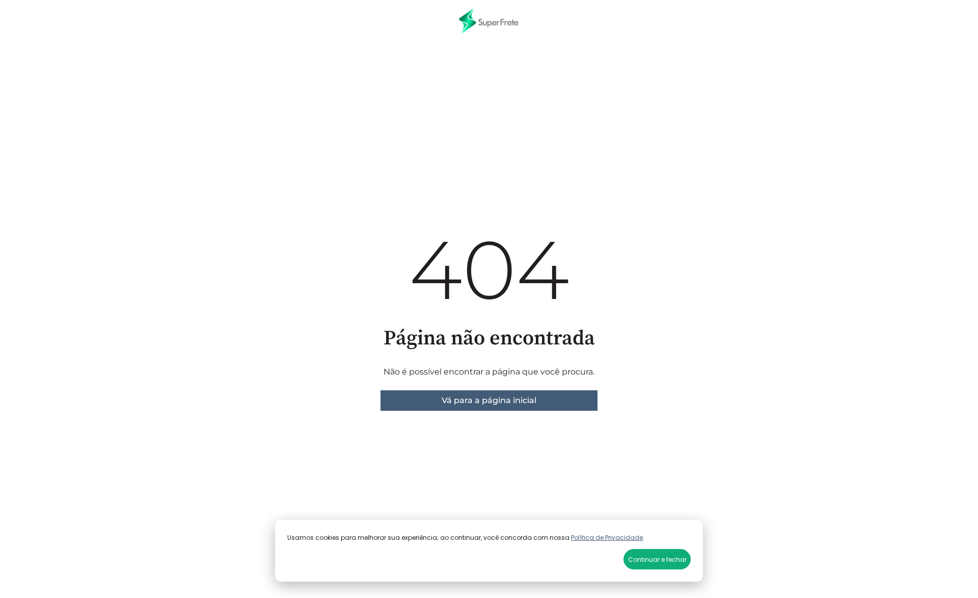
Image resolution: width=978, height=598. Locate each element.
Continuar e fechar (657, 559)
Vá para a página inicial (489, 400)
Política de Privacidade (607, 537)
